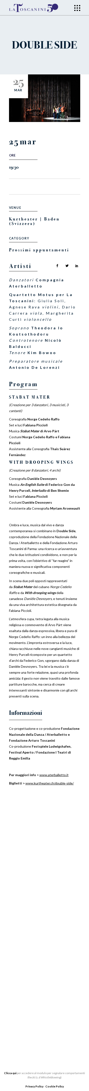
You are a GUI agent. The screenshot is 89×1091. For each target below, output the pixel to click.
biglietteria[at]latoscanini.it (32, 1020)
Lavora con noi (25, 947)
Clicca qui (10, 1073)
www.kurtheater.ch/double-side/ (49, 783)
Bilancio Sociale (26, 890)
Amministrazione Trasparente (39, 898)
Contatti (18, 968)
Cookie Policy (54, 1086)
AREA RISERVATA (23, 919)
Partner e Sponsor (28, 939)
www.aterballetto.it (54, 775)
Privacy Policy (34, 1086)
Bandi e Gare (22, 905)
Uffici (15, 883)
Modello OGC (23, 912)
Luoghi (16, 961)
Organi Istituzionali (30, 876)
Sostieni (17, 954)
